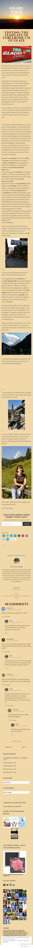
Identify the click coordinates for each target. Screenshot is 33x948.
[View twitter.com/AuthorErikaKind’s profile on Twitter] (7, 885)
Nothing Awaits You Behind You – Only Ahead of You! (15, 758)
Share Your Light (17, 12)
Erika (21, 567)
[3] (5, 201)
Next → (24, 747)
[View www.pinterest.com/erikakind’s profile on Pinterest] (10, 885)
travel (29, 595)
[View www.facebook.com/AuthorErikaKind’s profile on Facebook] (4, 885)
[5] (17, 213)
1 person (8, 616)
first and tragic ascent (18, 190)
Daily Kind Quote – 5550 (9, 772)
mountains (18, 595)
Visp (27, 158)
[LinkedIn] (13, 885)
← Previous (8, 747)
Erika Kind (18, 43)
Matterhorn (7, 193)
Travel (23, 43)
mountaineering (21, 183)
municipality (12, 158)
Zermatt (16, 597)
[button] (4, 389)
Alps (3, 595)
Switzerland (11, 163)
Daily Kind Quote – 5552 (9, 766)
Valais (5, 163)
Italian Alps (7, 281)
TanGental (10, 674)
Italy (12, 181)
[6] (9, 220)
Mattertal (19, 172)
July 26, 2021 (11, 43)
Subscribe (27, 524)
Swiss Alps (13, 186)
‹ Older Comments (16, 741)
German (6, 160)
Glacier (6, 595)
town (4, 167)
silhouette (22, 295)
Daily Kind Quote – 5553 (9, 762)
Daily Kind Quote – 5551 (9, 769)
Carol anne (10, 608)
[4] (9, 210)
